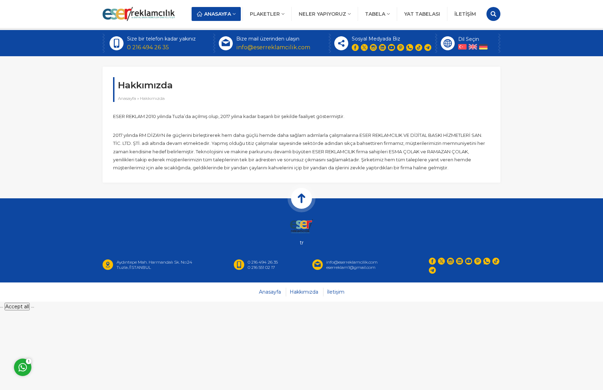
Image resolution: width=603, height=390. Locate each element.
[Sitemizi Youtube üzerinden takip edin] (391, 47)
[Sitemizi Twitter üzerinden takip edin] (364, 47)
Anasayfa (127, 98)
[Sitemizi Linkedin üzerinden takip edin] (382, 47)
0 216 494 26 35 (148, 47)
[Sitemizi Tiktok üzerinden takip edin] (418, 47)
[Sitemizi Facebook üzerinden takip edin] (355, 47)
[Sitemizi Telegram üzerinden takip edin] (427, 47)
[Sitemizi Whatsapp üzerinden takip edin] (409, 47)
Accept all (17, 306)
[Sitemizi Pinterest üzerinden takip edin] (400, 47)
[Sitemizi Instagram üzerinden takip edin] (373, 47)
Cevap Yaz (66, 336)
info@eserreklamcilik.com (273, 47)
